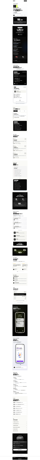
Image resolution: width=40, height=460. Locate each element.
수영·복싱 (24, 15)
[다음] (22, 364)
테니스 (15, 15)
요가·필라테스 (22, 15)
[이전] (18, 364)
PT (19, 15)
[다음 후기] (26, 267)
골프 (17, 15)
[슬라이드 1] (19, 364)
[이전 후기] (13, 267)
